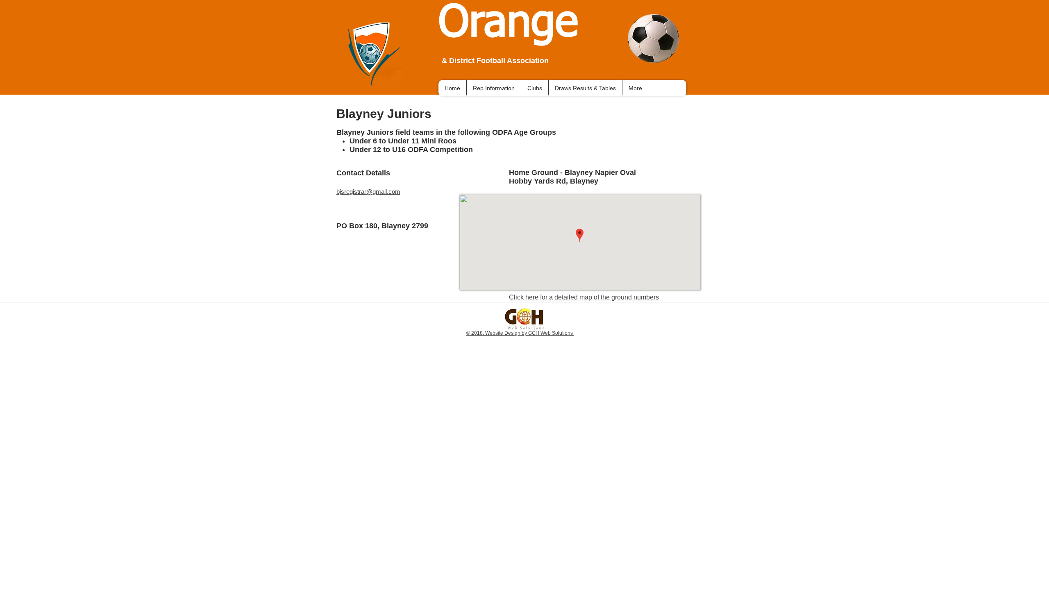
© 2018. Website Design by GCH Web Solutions (520, 333)
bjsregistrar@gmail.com (368, 191)
